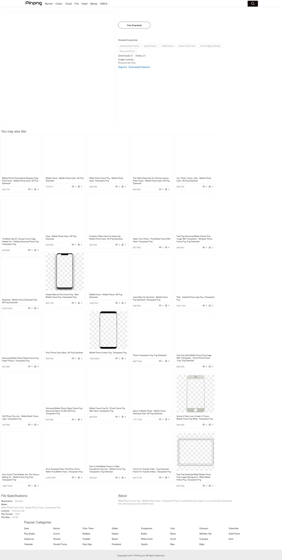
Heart (84, 3)
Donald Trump (60, 544)
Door (231, 538)
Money (93, 3)
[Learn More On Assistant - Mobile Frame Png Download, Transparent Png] (152, 292)
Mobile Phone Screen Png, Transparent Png (108, 352)
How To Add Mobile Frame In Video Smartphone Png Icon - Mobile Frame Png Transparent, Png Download (107, 469)
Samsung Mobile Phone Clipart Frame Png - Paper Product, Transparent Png (21, 359)
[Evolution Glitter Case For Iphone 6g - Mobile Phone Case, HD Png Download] (108, 231)
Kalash (115, 533)
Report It (122, 67)
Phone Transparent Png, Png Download (149, 355)
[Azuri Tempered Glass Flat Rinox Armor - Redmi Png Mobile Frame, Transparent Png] (65, 464)
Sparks (144, 544)
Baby (201, 544)
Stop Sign (87, 544)
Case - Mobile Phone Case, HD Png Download (61, 237)
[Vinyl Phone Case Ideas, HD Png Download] (65, 348)
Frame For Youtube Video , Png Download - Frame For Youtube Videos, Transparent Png (152, 470)
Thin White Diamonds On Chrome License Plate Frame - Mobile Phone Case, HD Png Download (151, 181)
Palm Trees (88, 528)
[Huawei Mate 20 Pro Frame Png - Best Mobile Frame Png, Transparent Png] (65, 290)
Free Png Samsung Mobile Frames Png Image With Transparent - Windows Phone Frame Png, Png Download (194, 239)
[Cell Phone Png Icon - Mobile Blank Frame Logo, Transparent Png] (21, 411)
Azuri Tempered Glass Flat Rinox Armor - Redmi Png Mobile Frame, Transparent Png (64, 470)
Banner (49, 3)
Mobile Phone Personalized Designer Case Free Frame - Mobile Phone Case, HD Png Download (20, 181)
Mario (173, 533)
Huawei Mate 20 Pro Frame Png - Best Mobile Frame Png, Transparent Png (62, 295)
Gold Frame (234, 533)
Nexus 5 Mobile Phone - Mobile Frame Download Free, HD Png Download (149, 412)
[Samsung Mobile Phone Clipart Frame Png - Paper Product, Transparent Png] (21, 353)
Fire (77, 3)
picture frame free (187, 45)
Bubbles (86, 533)
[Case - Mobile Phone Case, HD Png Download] (65, 231)
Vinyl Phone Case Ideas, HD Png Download (64, 352)
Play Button (29, 533)
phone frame (150, 45)
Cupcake (203, 538)
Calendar (28, 544)
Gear (26, 528)
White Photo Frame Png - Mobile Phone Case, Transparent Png (106, 179)
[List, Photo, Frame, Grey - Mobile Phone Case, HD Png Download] (196, 173)
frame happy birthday (210, 45)
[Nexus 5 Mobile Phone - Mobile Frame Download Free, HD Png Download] (152, 406)
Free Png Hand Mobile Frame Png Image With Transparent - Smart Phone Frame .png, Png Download (194, 358)
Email (173, 538)
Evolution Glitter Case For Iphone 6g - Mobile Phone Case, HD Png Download (105, 237)
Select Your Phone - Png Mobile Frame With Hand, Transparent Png (152, 240)
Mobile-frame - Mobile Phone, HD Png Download (105, 295)
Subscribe (233, 528)
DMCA (103, 3)
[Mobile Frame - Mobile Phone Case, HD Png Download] (65, 173)
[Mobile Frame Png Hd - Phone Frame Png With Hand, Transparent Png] (108, 403)
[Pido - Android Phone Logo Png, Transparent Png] (196, 292)
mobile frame (167, 45)
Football (86, 538)
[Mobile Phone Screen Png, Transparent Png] (108, 348)
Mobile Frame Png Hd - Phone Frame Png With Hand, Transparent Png (107, 409)
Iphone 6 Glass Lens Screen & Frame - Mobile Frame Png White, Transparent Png (195, 417)
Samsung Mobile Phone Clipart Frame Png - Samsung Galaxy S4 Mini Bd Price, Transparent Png (64, 411)
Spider (115, 528)
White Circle (147, 538)
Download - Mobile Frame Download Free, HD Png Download (19, 301)
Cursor (56, 533)
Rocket (56, 538)
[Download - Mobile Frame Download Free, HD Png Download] (21, 295)
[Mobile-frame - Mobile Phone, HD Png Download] (108, 290)
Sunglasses (146, 528)
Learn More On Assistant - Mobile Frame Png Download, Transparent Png (150, 298)
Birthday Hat (205, 533)
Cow (172, 528)
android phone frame (129, 45)
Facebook (116, 544)
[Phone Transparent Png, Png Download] (152, 350)
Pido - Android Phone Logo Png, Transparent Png (195, 298)
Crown (59, 3)
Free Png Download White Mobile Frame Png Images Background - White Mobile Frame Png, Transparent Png (194, 477)
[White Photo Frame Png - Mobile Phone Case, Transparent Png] (108, 173)
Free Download (134, 25)
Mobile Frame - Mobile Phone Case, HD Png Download (64, 179)
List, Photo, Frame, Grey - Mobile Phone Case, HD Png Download (194, 179)
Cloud (68, 3)
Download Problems (139, 67)
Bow (172, 544)
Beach (115, 538)
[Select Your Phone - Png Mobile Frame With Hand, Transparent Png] (152, 234)
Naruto (56, 528)
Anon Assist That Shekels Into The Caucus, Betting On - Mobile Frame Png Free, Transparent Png (21, 477)
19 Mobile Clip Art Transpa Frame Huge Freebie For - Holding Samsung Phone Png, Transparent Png (20, 241)
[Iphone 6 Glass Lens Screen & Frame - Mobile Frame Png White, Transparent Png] (196, 411)
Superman (29, 538)
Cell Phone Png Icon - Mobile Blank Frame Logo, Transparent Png (20, 417)
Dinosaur (203, 528)
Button (144, 533)
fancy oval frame (127, 50)
